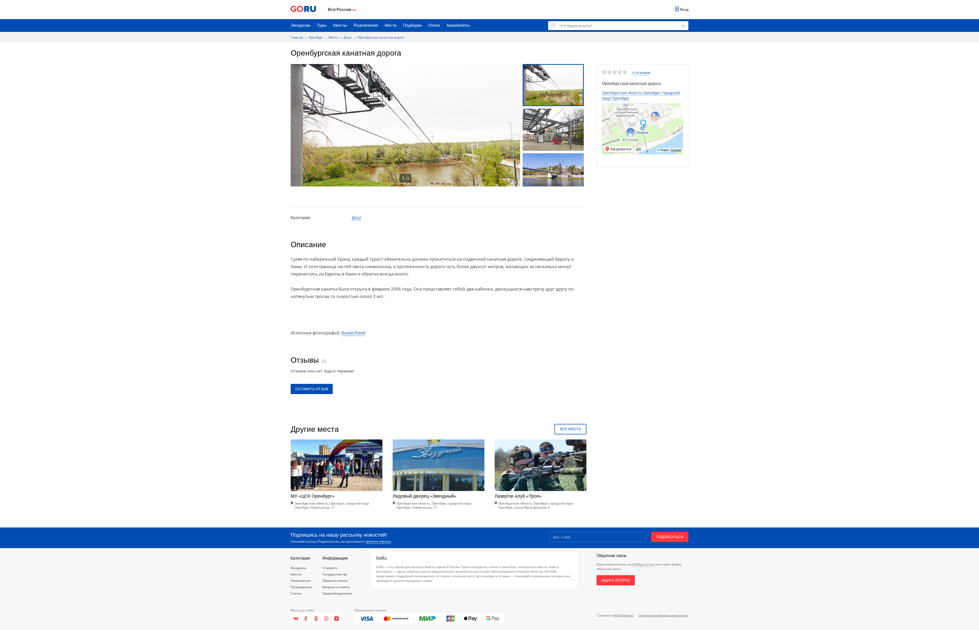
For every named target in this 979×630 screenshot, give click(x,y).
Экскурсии (300, 25)
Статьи (296, 593)
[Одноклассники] (316, 618)
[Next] (514, 125)
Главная (297, 37)
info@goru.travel (643, 564)
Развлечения (366, 25)
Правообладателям (337, 593)
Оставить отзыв (311, 389)
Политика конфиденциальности (663, 615)
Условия (676, 150)
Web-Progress (623, 615)
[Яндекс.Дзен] (337, 618)
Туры (322, 25)
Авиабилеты (458, 25)
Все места (570, 429)
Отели (434, 25)
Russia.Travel (353, 333)
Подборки (412, 25)
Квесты (340, 25)
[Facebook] (306, 618)
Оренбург (316, 37)
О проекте (330, 568)
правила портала (378, 541)
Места (390, 25)
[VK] (296, 618)
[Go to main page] (303, 9)
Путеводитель (301, 587)
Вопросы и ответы (336, 587)
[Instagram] (326, 618)
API (638, 149)
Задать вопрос (615, 580)
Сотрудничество (335, 574)
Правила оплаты (335, 580)
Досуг (348, 37)
